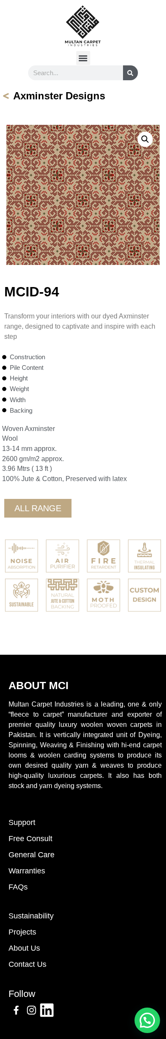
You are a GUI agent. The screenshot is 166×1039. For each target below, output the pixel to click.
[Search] (130, 72)
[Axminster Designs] (6, 96)
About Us (24, 948)
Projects (22, 932)
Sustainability (31, 916)
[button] (83, 58)
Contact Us (27, 964)
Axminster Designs (59, 95)
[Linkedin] (46, 1010)
